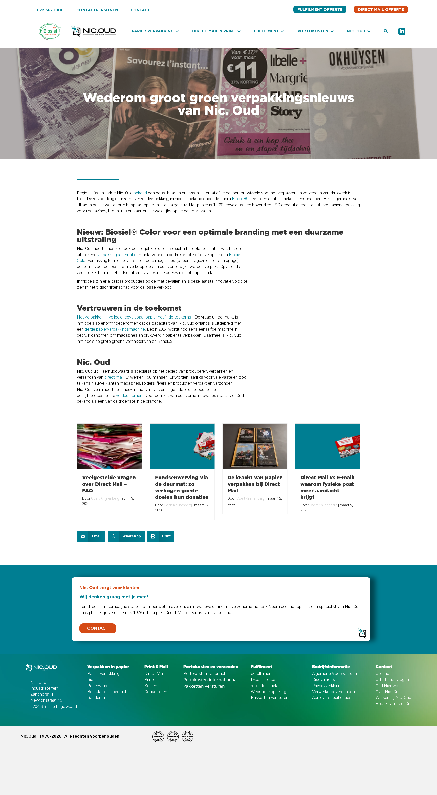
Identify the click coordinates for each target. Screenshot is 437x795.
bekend (140, 192)
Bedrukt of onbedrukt (106, 691)
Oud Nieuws (387, 685)
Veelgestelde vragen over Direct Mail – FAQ (109, 483)
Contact (383, 673)
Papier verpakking (103, 673)
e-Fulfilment (262, 673)
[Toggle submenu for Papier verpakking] (177, 31)
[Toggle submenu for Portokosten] (332, 31)
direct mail (113, 377)
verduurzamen (129, 395)
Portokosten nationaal (204, 673)
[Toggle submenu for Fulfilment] (282, 31)
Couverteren (155, 691)
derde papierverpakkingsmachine (115, 329)
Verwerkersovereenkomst (336, 691)
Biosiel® (240, 198)
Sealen (150, 685)
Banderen (96, 697)
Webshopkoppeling (268, 691)
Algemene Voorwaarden (334, 673)
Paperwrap (97, 685)
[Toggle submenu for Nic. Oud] (369, 31)
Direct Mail (154, 673)
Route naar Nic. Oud (394, 703)
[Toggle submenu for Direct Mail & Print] (239, 31)
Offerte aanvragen (392, 679)
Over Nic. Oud (388, 691)
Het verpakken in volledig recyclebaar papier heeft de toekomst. (135, 317)
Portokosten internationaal (210, 680)
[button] (385, 31)
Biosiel (93, 679)
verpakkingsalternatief (117, 254)
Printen (151, 679)
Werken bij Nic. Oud (393, 697)
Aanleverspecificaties (332, 697)
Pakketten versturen (204, 686)
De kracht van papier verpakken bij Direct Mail (255, 483)
